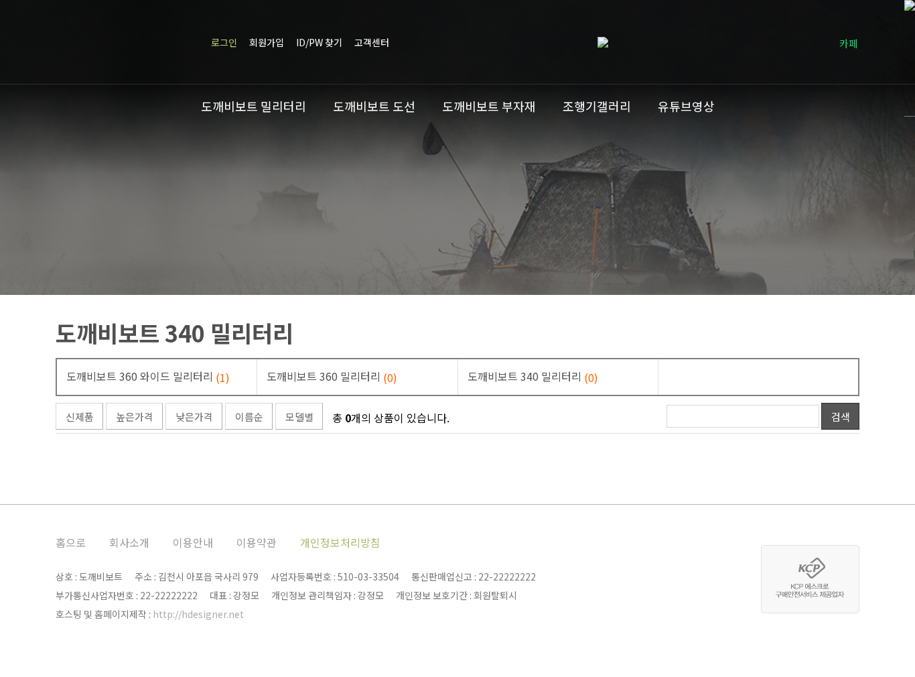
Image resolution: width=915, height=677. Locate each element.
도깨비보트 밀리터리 (253, 106)
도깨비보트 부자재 (489, 106)
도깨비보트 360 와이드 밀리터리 (148, 376)
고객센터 (371, 42)
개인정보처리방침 (340, 542)
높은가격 (134, 417)
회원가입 (266, 42)
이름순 (249, 417)
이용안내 (193, 542)
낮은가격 (194, 417)
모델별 (299, 417)
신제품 (80, 417)
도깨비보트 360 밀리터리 (332, 376)
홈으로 (71, 542)
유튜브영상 (686, 106)
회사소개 (129, 542)
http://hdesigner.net (198, 614)
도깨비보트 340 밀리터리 (174, 332)
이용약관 (256, 542)
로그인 (224, 42)
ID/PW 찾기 (319, 42)
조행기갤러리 (597, 106)
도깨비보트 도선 (374, 106)
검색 (840, 417)
